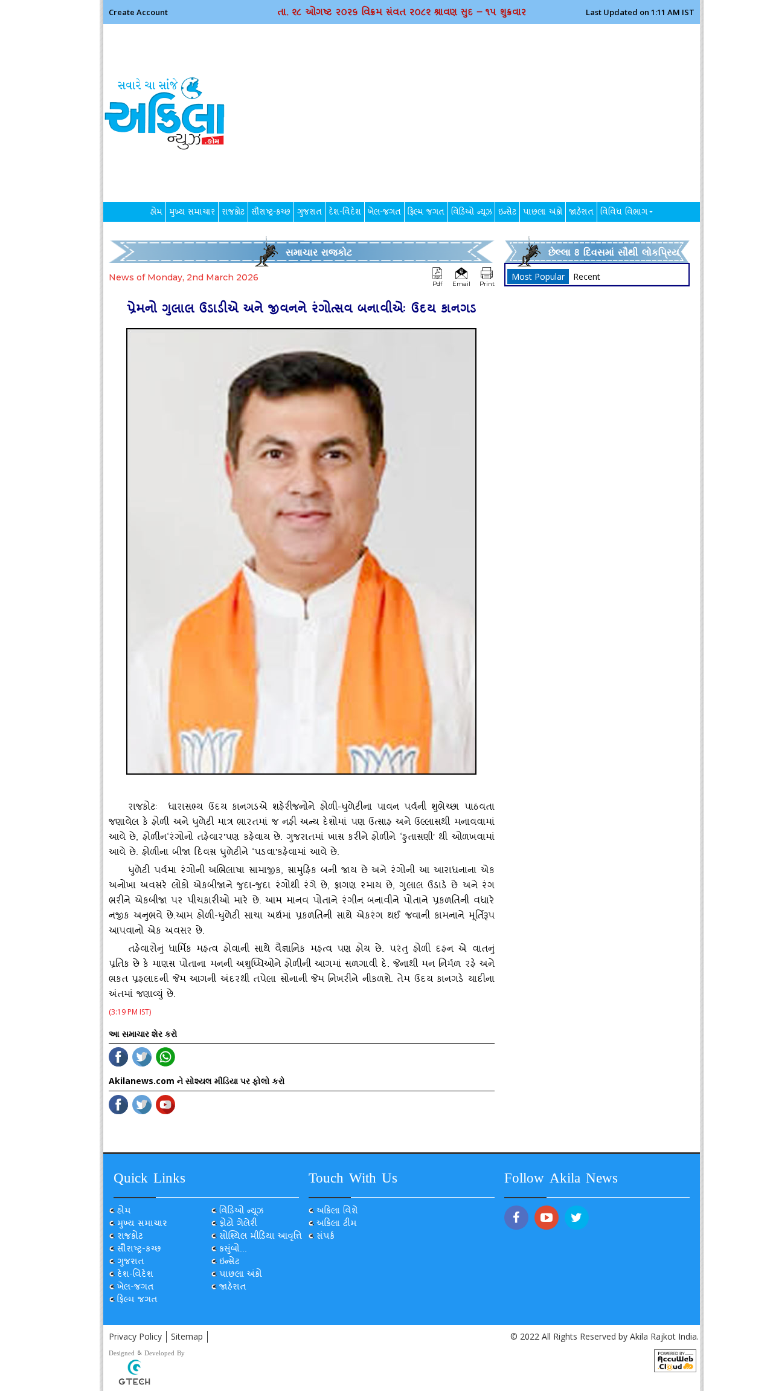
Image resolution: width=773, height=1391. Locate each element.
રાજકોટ (233, 213)
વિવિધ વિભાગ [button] (623, 213)
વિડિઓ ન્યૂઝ (471, 213)
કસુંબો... (233, 1250)
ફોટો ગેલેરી (238, 1224)
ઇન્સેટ (507, 213)
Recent (586, 276)
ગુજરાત (309, 213)
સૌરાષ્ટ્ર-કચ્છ (270, 213)
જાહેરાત (581, 213)
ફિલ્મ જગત (426, 213)
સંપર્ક (325, 1237)
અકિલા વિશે (337, 1212)
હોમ (156, 213)
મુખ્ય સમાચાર (192, 213)
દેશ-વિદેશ (345, 213)
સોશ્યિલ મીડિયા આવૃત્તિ (260, 1237)
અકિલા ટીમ (336, 1224)
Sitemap (187, 1336)
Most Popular (538, 276)
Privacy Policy (135, 1336)
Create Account (138, 12)
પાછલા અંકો (542, 213)
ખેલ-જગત (384, 213)
